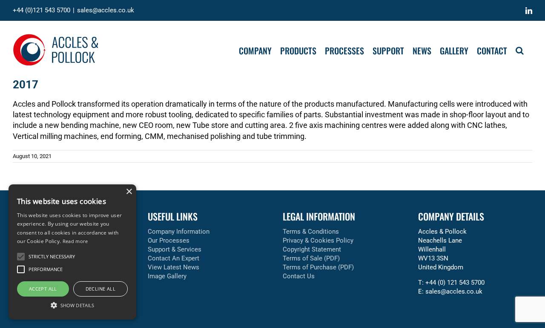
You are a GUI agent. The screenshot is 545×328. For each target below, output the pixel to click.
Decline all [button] (100, 289)
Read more (75, 241)
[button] (520, 50)
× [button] (129, 192)
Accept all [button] (43, 289)
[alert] (72, 252)
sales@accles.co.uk (105, 10)
